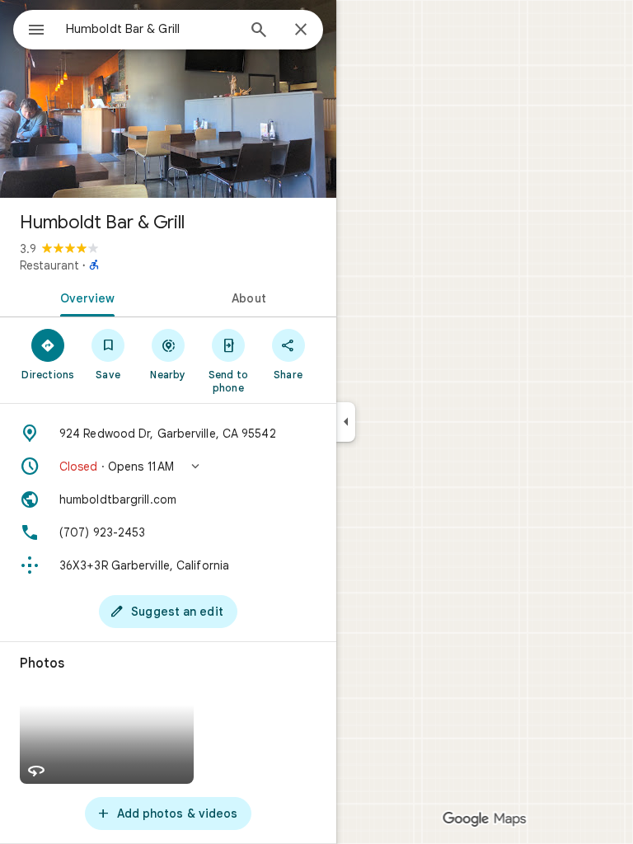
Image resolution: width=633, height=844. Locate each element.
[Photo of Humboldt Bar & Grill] (168, 99)
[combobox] (151, 29)
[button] (168, 466)
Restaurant (49, 265)
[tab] (84, 296)
